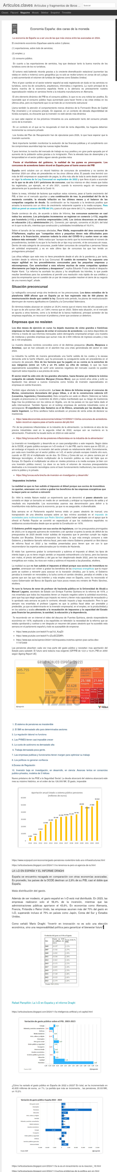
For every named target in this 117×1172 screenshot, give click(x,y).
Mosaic (35, 12)
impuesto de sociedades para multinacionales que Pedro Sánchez (60, 516)
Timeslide (66, 12)
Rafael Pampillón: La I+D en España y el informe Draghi (43, 1002)
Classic (5, 12)
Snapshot (55, 12)
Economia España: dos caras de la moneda (59, 28)
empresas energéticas (83, 568)
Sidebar (44, 12)
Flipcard (14, 12)
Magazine (25, 12)
